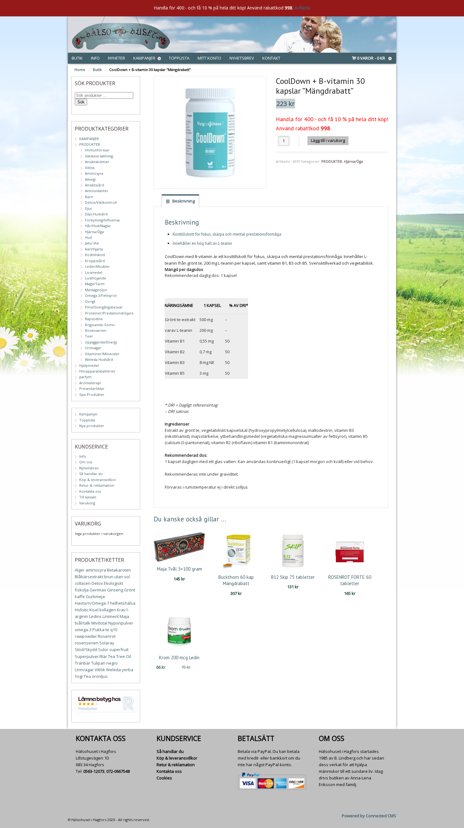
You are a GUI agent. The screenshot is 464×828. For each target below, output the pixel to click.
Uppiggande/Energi (101, 342)
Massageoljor (96, 289)
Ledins (95, 616)
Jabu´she (92, 243)
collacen (83, 583)
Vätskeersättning (99, 156)
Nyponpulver (120, 623)
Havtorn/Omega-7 (92, 603)
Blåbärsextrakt (89, 576)
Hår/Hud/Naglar (98, 225)
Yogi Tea (83, 676)
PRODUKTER (331, 161)
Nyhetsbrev (241, 58)
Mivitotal (99, 623)
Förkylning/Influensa (102, 220)
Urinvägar (93, 347)
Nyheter (116, 58)
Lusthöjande (95, 278)
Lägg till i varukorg (328, 140)
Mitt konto (209, 58)
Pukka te (100, 629)
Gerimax (98, 590)
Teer (89, 336)
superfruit (118, 649)
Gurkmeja (95, 596)
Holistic (81, 610)
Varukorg (87, 503)
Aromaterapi (90, 382)
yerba (127, 669)
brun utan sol (117, 576)
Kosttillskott (95, 254)
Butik (77, 58)
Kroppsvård (95, 260)
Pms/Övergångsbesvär (104, 307)
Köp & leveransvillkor (97, 479)
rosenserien (86, 643)
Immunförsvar (97, 150)
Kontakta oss (90, 491)
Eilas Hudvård (96, 214)
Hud (88, 237)
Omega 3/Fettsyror (101, 295)
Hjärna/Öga (353, 161)
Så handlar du (91, 473)
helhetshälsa (122, 603)
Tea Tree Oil (119, 656)
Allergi (90, 179)
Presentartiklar (91, 388)
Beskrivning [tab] (183, 201)
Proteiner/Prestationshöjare (109, 313)
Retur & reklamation (96, 485)
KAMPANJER (89, 138)
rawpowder (86, 636)
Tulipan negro (104, 663)
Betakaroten (119, 570)
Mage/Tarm (94, 283)
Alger (80, 570)
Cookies (164, 778)
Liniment (111, 616)
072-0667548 (118, 771)
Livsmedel (93, 272)
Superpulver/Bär (91, 656)
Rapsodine (94, 318)
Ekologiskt (113, 583)
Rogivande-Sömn (100, 324)
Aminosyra (94, 173)
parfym (85, 376)
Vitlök (90, 167)
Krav (121, 610)
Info (95, 58)
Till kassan (87, 497)
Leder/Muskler (97, 266)
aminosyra (96, 570)
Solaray (106, 643)
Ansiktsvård (94, 185)
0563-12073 (93, 771)
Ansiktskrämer (97, 161)
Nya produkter (91, 425)
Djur (88, 208)
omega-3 (83, 629)
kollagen (107, 610)
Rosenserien (95, 330)
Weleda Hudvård (99, 359)
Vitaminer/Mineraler (102, 353)
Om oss (85, 462)
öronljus (100, 676)
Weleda (113, 669)
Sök (81, 102)
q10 (113, 629)
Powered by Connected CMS (369, 816)
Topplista (179, 58)
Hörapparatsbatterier (97, 371)
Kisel (93, 610)
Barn (89, 196)
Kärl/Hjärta (94, 249)
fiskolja (82, 590)
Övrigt (90, 301)
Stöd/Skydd (86, 649)
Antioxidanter (96, 190)
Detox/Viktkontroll (101, 202)
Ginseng (115, 590)
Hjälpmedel (89, 365)
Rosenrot (107, 636)
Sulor (103, 649)
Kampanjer (144, 58)
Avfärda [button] (302, 8)
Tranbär (82, 663)
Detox (97, 583)
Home (79, 69)
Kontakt (271, 58)
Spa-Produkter (91, 394)
